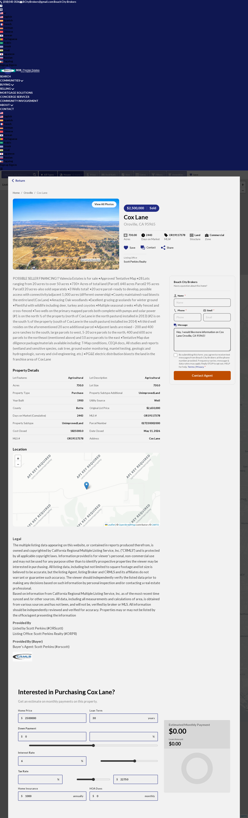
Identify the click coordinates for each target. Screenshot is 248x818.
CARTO (155, 524)
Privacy (200, 366)
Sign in (13, 65)
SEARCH (5, 76)
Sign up (4, 65)
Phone (182, 310)
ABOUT (5, 104)
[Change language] (3, 13)
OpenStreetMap (127, 524)
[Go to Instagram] (1, 9)
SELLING (5, 88)
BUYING (5, 84)
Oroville (28, 192)
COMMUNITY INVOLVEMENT (19, 100)
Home (16, 192)
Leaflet (111, 524)
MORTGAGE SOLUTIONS (16, 92)
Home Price (25, 710)
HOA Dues (96, 788)
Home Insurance (28, 788)
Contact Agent (202, 375)
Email (210, 310)
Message (183, 324)
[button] (86, 486)
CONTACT (7, 109)
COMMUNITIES (10, 80)
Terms (191, 366)
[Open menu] (1, 168)
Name (182, 295)
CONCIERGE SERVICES (14, 96)
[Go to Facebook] (1, 5)
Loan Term (96, 710)
